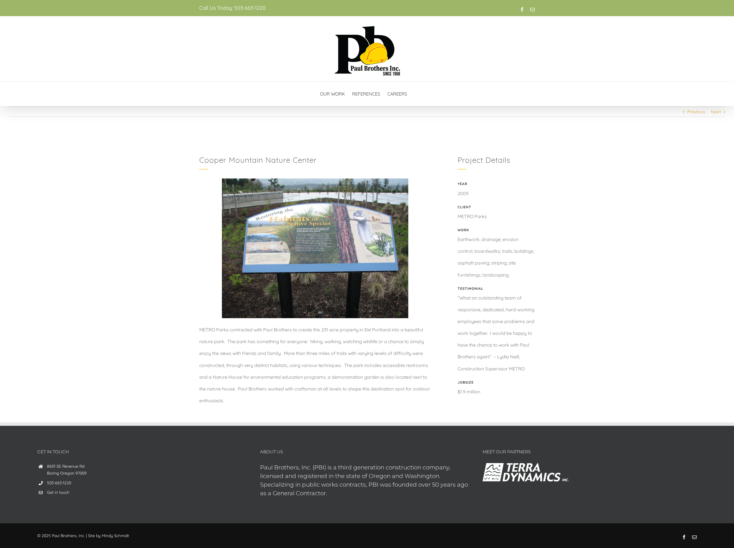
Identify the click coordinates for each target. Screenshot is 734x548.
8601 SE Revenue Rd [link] (65, 466)
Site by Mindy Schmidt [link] (108, 535)
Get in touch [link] (58, 492)
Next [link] (716, 111)
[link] (522, 9)
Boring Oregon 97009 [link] (67, 473)
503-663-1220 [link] (250, 8)
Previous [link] (696, 111)
